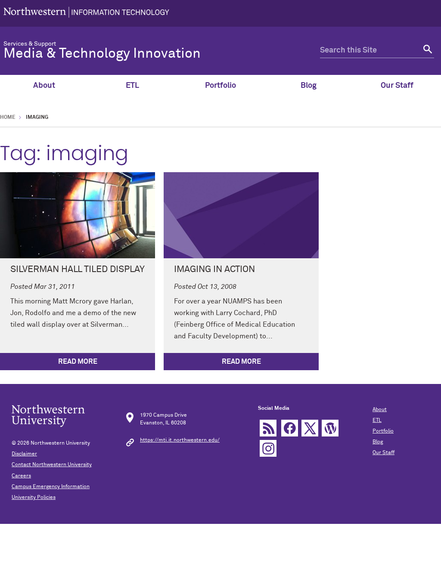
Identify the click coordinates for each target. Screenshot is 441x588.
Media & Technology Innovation (102, 54)
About (44, 86)
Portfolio (220, 86)
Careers (21, 476)
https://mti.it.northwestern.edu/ (180, 440)
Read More (77, 361)
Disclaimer (24, 454)
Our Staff (397, 86)
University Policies (34, 497)
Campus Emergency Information (51, 486)
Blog (309, 86)
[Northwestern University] (86, 13)
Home (8, 117)
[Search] (426, 50)
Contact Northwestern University (52, 464)
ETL (132, 86)
